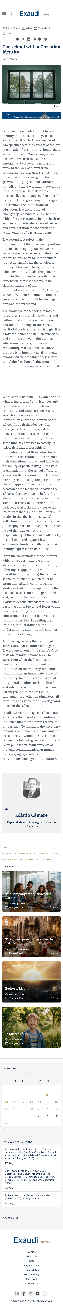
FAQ (31, 1261)
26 (22, 1116)
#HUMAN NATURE (13, 859)
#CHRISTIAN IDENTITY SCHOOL (20, 853)
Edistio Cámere (13, 28)
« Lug (3, 1129)
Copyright (31, 1279)
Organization (31, 1265)
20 (31, 1109)
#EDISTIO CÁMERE (49, 853)
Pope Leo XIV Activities (17, 1141)
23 (56, 1109)
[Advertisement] (31, 3)
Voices (29, 28)
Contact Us (31, 1283)
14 (39, 1102)
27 (31, 1116)
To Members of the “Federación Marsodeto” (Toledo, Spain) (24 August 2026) (28, 1197)
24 (6, 1116)
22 (47, 1109)
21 (39, 1109)
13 (31, 1102)
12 (22, 1102)
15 (47, 1102)
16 (56, 1102)
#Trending (32, 859)
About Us (31, 1256)
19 (22, 1109)
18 (14, 1109)
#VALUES (46, 859)
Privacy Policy (31, 1274)
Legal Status (31, 1270)
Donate (31, 1251)
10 (6, 1102)
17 (6, 1109)
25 (14, 1116)
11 (14, 1102)
